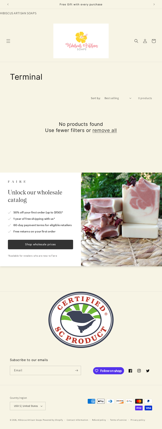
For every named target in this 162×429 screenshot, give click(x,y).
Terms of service (118, 419)
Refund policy (99, 419)
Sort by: (95, 98)
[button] (8, 41)
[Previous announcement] (8, 4)
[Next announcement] (154, 4)
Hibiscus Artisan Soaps (30, 419)
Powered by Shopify (53, 419)
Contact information (77, 419)
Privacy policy (138, 419)
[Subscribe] (76, 370)
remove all (104, 130)
